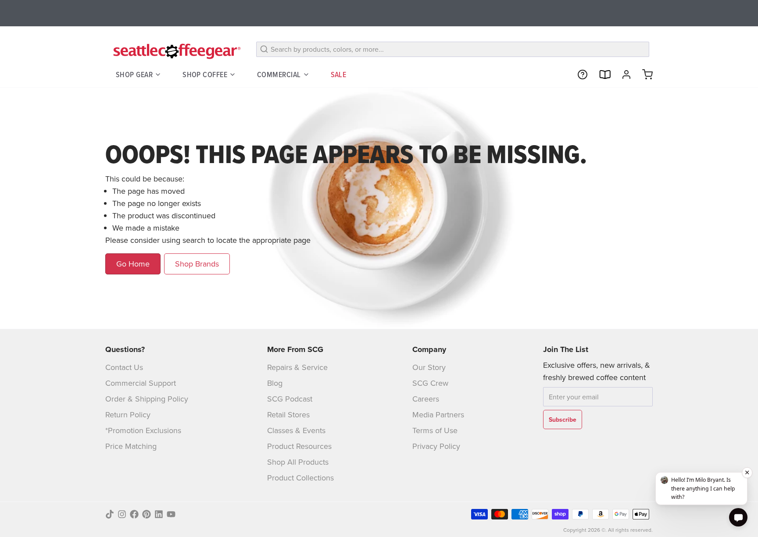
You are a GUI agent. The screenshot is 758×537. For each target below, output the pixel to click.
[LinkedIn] (158, 514)
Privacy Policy (436, 446)
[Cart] (644, 74)
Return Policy (127, 414)
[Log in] (623, 74)
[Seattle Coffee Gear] (175, 50)
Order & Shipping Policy (146, 398)
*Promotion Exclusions (143, 430)
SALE (339, 74)
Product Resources (299, 446)
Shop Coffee (204, 74)
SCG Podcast (289, 398)
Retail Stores (288, 414)
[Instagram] (122, 514)
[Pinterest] (146, 514)
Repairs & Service (297, 367)
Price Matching (131, 446)
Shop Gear (134, 74)
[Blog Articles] (601, 74)
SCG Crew (430, 382)
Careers (425, 398)
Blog (274, 382)
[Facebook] (134, 514)
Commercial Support (140, 382)
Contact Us (124, 367)
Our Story (429, 367)
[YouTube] (171, 514)
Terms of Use (435, 430)
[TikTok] (109, 514)
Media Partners (438, 414)
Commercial (279, 74)
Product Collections (300, 477)
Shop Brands (197, 263)
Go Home (133, 263)
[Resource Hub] (579, 74)
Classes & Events (296, 430)
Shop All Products (298, 461)
